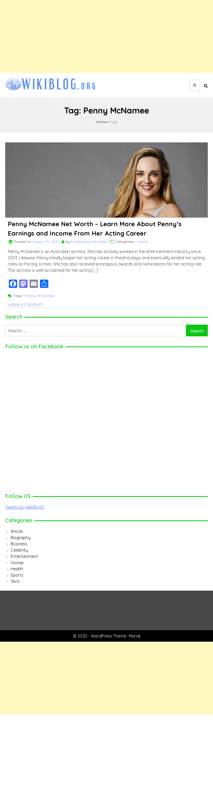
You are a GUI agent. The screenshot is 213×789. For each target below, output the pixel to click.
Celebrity (19, 550)
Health (17, 568)
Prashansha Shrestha (89, 241)
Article (142, 241)
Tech (15, 581)
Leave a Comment (25, 304)
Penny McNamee (39, 295)
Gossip (17, 562)
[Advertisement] (106, 36)
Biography (21, 537)
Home (101, 121)
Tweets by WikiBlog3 (24, 507)
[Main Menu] (194, 85)
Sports (17, 575)
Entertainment (24, 556)
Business (19, 543)
